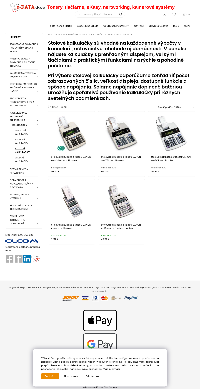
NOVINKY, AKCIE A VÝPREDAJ (19, 196)
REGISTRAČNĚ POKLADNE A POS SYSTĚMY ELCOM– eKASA (24, 48)
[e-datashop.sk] (26, 7)
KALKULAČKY (19, 125)
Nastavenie (71, 376)
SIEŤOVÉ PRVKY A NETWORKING (19, 171)
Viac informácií (111, 369)
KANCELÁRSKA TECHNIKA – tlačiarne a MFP (24, 74)
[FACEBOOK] (9, 258)
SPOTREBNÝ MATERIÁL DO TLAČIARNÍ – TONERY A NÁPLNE (23, 87)
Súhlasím (50, 376)
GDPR (187, 25)
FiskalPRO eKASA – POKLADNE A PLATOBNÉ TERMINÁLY (22, 62)
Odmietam (92, 376)
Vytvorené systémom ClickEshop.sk (100, 387)
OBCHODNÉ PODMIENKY (116, 25)
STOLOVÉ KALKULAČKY (21, 141)
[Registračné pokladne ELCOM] (22, 240)
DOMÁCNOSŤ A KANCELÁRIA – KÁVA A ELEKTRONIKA (21, 184)
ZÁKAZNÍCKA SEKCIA (87, 25)
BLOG (176, 25)
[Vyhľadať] (78, 14)
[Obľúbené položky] (174, 14)
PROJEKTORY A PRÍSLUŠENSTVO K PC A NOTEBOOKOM (22, 102)
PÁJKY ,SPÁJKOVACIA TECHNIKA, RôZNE (21, 207)
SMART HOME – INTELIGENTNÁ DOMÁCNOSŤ (18, 220)
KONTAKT (139, 25)
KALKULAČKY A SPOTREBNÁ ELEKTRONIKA (18, 116)
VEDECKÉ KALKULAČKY (21, 159)
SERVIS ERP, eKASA (158, 25)
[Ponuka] (35, 258)
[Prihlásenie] (164, 14)
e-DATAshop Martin (61, 25)
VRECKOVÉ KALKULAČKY (21, 132)
